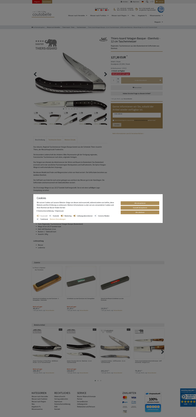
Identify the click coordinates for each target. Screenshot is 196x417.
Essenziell (43, 216)
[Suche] (147, 2)
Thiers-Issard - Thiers (68, 27)
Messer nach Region (119, 15)
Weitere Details (70, 140)
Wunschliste (137, 87)
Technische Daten (54, 140)
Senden (117, 125)
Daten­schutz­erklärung (62, 404)
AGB (55, 407)
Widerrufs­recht (59, 396)
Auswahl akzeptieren (140, 208)
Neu (133, 15)
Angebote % (142, 15)
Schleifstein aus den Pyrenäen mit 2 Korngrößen (80, 298)
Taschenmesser (81, 27)
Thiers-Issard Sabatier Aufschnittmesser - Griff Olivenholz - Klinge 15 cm (148, 361)
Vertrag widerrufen (61, 399)
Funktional (44, 219)
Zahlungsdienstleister (85, 216)
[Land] (142, 2)
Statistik (56, 216)
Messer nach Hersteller (76, 15)
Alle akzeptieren (140, 203)
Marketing (68, 216)
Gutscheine (47, 2)
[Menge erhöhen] (117, 78)
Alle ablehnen (140, 212)
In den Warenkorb (141, 80)
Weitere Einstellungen (58, 219)
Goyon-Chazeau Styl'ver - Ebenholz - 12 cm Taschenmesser (79, 361)
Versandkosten (127, 99)
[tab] (40, 139)
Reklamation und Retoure (86, 407)
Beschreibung (40, 140)
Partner (79, 399)
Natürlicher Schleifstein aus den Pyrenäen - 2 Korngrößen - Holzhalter (46, 299)
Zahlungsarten (82, 404)
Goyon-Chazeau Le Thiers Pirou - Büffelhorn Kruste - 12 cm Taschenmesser (45, 361)
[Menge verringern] (117, 82)
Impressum (58, 401)
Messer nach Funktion (98, 15)
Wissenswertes (155, 15)
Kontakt (57, 409)
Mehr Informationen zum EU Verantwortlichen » (128, 133)
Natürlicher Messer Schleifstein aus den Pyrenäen (112, 299)
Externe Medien (103, 216)
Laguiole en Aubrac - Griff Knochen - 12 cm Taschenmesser (113, 361)
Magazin (37, 2)
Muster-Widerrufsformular (86, 396)
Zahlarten (129, 393)
